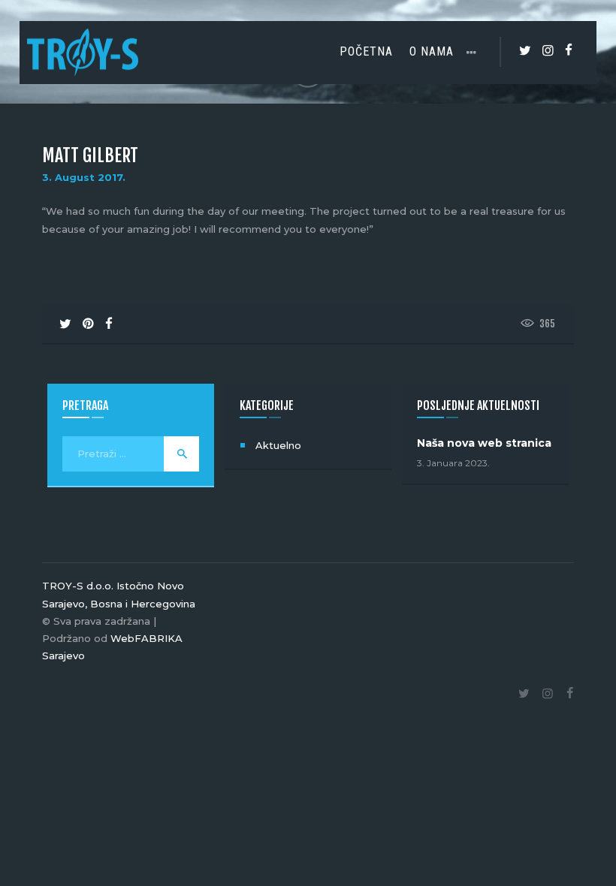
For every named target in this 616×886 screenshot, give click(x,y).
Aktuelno (278, 445)
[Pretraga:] (130, 454)
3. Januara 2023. (453, 463)
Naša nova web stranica (484, 443)
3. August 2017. (83, 177)
